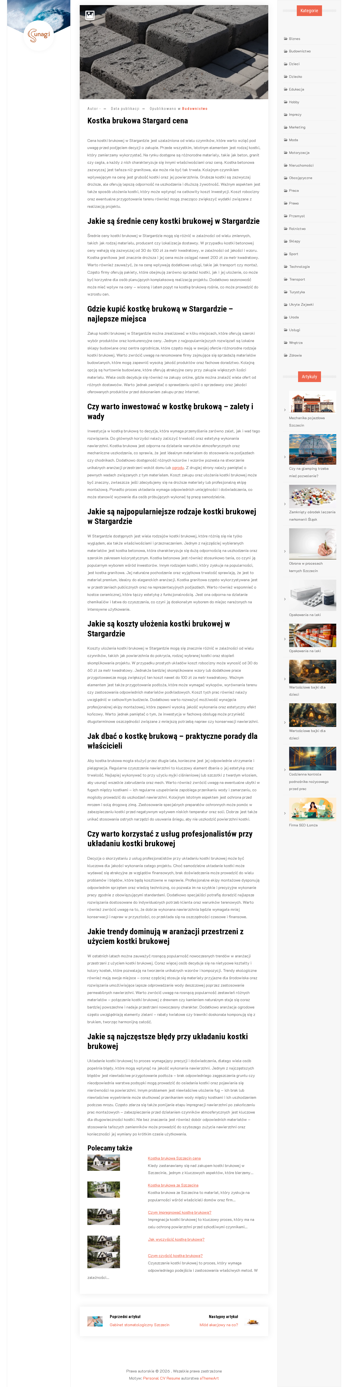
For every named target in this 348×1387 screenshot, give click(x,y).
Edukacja (296, 89)
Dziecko (295, 76)
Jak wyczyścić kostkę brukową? (176, 1239)
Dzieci (294, 63)
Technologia (299, 266)
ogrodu (178, 467)
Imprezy (295, 114)
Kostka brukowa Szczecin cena (174, 1158)
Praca (294, 190)
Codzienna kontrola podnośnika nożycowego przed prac (309, 781)
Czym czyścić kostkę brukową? (175, 1255)
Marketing (297, 127)
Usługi (294, 329)
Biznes (294, 38)
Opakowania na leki (305, 614)
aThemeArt (209, 1378)
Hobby (294, 101)
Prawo (294, 203)
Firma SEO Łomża (303, 825)
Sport (293, 253)
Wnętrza (296, 342)
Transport (297, 279)
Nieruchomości (301, 165)
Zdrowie (295, 355)
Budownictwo (195, 109)
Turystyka (297, 291)
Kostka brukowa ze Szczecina (173, 1185)
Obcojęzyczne (300, 177)
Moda (293, 139)
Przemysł (297, 215)
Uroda (294, 317)
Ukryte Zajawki (301, 304)
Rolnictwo (297, 228)
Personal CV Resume (161, 1378)
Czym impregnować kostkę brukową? (179, 1212)
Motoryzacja (299, 152)
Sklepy (294, 241)
